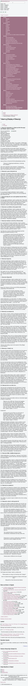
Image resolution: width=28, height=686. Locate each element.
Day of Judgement (10, 49)
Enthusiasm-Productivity (12, 86)
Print (4, 124)
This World (8, 46)
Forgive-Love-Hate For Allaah (13, 89)
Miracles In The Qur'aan (12, 41)
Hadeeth (8, 30)
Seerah (7, 29)
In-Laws (8, 97)
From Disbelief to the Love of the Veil (11, 612)
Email (5, 125)
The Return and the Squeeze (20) (10, 658)
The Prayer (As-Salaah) (11, 73)
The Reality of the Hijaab (8, 605)
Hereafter (6, 44)
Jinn (7, 20)
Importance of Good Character (13, 79)
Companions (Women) (11, 56)
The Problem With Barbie (8, 606)
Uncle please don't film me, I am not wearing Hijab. (13, 589)
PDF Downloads (9, 37)
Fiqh (7, 31)
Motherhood (9, 103)
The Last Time (11, 629)
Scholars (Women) (10, 59)
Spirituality (6, 63)
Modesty (8, 82)
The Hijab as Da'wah (7, 601)
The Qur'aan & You (10, 39)
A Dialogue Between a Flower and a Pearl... (12, 595)
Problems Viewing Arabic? (6, 618)
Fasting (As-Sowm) (10, 76)
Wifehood (8, 96)
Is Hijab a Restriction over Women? (10, 598)
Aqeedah (8, 33)
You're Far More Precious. (8, 614)
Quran (5, 36)
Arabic (7, 26)
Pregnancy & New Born (11, 102)
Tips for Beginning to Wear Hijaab (10, 603)
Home (4, 17)
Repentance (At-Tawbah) (12, 70)
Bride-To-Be (9, 94)
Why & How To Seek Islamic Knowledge (15, 34)
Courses (8, 21)
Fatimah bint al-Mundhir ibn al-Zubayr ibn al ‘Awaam (14, 663)
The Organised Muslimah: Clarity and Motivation (12, 635)
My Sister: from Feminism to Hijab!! (10, 609)
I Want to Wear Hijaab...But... (9, 610)
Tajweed (8, 24)
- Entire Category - (4, 616)
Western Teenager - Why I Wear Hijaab (11, 596)
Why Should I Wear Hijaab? (9, 602)
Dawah (7, 19)
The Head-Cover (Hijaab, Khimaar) (14, 107)
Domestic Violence (10, 99)
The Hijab (5, 593)
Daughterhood (9, 93)
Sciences (5, 23)
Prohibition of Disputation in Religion (11, 660)
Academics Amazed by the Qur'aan (14, 43)
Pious (7, 60)
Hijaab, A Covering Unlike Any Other (11, 607)
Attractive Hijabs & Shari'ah (9, 594)
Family (5, 90)
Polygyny (8, 92)
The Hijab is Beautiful (7, 608)
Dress (4, 104)
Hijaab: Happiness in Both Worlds (10, 613)
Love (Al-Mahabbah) (11, 67)
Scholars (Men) (9, 57)
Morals (5, 77)
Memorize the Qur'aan (11, 40)
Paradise (8, 50)
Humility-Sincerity (10, 80)
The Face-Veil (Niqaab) (11, 106)
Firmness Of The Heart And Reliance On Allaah (13, 656)
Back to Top (3, 682)
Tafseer (8, 27)
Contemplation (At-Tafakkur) (13, 64)
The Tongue (9, 83)
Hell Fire (8, 51)
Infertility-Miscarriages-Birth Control (15, 100)
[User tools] (1, 122)
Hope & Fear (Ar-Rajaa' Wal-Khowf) (14, 66)
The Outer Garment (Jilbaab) (13, 109)
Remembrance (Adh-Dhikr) (12, 69)
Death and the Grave (11, 47)
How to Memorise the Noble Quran (10, 651)
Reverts (7, 61)
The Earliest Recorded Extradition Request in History (14, 653)
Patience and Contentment (12, 84)
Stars (4, 53)
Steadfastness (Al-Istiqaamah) (13, 72)
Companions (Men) (10, 54)
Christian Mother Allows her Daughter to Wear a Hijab (14, 599)
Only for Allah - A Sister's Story (9, 592)
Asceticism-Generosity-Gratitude (13, 87)
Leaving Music (9, 74)
